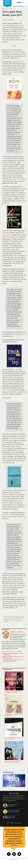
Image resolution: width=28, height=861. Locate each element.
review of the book (13, 72)
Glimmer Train (13, 392)
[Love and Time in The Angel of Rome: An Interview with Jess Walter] (14, 680)
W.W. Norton (6, 622)
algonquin (6, 616)
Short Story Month (12, 52)
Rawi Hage (9, 619)
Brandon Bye (11, 817)
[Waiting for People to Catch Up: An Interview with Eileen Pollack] (14, 750)
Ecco (13, 616)
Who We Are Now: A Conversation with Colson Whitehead (13, 657)
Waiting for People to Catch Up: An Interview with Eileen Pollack (13, 761)
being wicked (14, 859)
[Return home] (7, 4)
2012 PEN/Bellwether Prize (11, 237)
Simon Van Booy (15, 619)
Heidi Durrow (20, 334)
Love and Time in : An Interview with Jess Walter (13, 692)
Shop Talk (5, 8)
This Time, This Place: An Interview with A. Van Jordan (13, 738)
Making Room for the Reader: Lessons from (13, 654)
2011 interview (7, 514)
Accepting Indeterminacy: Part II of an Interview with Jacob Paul (13, 660)
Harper (9, 618)
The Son (21, 61)
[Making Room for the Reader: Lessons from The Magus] (14, 704)
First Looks (17, 616)
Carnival (16, 369)
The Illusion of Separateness (14, 620)
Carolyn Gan (11, 806)
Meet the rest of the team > (14, 823)
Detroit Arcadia (21, 179)
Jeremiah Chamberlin (8, 19)
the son (22, 620)
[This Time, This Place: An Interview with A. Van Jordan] (14, 727)
